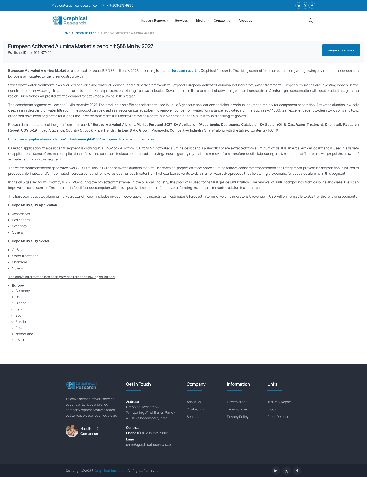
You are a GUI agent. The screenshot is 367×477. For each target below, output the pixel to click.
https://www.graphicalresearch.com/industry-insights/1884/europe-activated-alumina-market (81, 139)
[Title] (311, 21)
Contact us (89, 434)
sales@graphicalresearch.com (77, 5)
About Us (194, 401)
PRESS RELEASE (85, 33)
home (66, 33)
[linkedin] (298, 5)
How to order (237, 401)
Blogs (271, 409)
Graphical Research (110, 471)
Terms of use (237, 409)
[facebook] (312, 5)
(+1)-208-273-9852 (119, 5)
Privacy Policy (237, 416)
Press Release (278, 416)
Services (193, 416)
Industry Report (279, 401)
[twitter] (305, 5)
